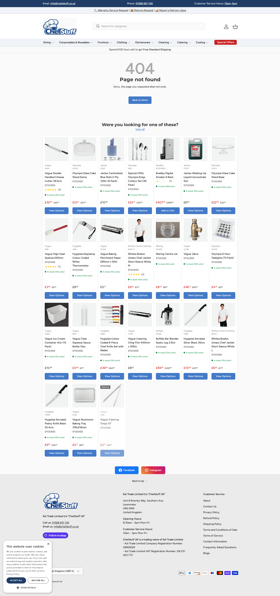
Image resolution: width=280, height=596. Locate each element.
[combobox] (149, 26)
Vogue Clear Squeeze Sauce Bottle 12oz (81, 342)
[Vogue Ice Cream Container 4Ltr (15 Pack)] (57, 315)
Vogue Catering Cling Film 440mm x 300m (139, 342)
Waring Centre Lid (166, 253)
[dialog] (27, 567)
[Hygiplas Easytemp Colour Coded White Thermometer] (84, 230)
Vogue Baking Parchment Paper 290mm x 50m (110, 257)
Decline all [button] (38, 580)
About (206, 500)
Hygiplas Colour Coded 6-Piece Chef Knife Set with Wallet (111, 344)
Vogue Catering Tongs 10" (109, 421)
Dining (47, 42)
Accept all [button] (16, 580)
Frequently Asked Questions (219, 547)
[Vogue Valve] (195, 230)
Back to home (140, 100)
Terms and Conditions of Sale (220, 529)
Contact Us (209, 506)
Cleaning (163, 42)
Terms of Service (213, 535)
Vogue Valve (191, 253)
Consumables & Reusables (74, 42)
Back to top (138, 481)
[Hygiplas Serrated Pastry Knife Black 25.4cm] (57, 395)
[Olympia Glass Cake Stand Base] (223, 149)
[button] (235, 26)
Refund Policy (211, 518)
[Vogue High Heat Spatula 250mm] (57, 230)
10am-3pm (230, 3)
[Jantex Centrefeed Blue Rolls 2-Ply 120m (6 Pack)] (112, 149)
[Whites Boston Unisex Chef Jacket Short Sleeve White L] (223, 315)
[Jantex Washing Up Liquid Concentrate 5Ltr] (195, 149)
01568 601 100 (144, 3)
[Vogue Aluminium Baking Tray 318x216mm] (84, 395)
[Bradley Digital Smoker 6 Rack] (168, 149)
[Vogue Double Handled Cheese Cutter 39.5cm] (57, 149)
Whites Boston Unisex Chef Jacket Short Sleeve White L (222, 344)
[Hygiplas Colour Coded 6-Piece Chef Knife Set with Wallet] (112, 315)
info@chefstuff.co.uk (62, 3)
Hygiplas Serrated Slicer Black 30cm (194, 340)
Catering (182, 42)
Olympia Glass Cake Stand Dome (84, 175)
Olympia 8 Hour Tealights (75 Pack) (222, 255)
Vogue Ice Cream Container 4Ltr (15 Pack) (55, 342)
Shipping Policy (212, 523)
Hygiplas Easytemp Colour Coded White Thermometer (83, 259)
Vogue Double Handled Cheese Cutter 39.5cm (54, 177)
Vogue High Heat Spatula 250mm (55, 255)
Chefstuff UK (56, 581)
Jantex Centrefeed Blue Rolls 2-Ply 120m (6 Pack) (111, 177)
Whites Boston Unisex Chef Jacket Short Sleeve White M (139, 259)
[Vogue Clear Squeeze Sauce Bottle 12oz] (84, 315)
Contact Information (215, 541)
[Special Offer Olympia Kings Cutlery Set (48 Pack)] (140, 149)
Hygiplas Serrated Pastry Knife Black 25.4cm (55, 423)
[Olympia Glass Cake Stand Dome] (84, 149)
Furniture (103, 42)
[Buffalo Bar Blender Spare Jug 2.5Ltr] (168, 315)
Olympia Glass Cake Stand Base (223, 175)
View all (140, 129)
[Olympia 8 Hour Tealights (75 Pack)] (223, 230)
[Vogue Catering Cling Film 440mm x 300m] (140, 315)
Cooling (200, 42)
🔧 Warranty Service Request (111, 10)
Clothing (122, 42)
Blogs (206, 553)
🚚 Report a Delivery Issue (170, 10)
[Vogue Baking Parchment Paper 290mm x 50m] (112, 230)
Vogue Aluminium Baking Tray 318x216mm (82, 423)
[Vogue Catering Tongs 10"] (112, 395)
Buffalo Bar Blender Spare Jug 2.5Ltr (167, 340)
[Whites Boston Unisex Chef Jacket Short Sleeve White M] (140, 230)
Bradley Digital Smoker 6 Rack (164, 175)
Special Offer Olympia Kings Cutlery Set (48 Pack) (137, 179)
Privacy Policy (211, 512)
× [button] (48, 544)
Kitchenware (142, 42)
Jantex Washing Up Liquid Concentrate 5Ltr (195, 177)
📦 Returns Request (141, 10)
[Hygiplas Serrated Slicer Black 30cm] (195, 315)
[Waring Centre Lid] (168, 230)
